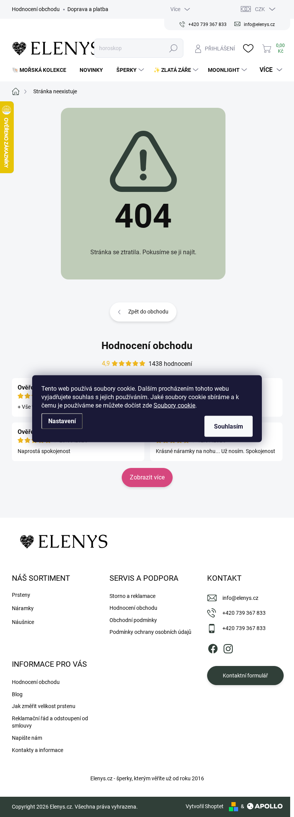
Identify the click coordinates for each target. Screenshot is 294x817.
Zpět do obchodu (148, 312)
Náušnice (23, 622)
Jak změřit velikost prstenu (43, 706)
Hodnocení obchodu (36, 9)
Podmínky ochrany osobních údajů (150, 632)
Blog (17, 694)
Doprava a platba (87, 9)
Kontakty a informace (37, 750)
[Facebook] (213, 647)
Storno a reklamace (132, 596)
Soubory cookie (174, 405)
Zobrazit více (147, 477)
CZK (260, 9)
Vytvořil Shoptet (205, 806)
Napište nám (27, 738)
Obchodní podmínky (133, 620)
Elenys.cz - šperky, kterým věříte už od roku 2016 (147, 778)
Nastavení (62, 420)
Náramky (23, 608)
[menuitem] (42, 69)
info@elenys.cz (240, 598)
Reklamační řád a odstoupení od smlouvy (50, 722)
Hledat (173, 48)
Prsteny (21, 595)
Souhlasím (228, 426)
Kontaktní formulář (245, 675)
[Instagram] (228, 647)
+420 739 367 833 (244, 613)
